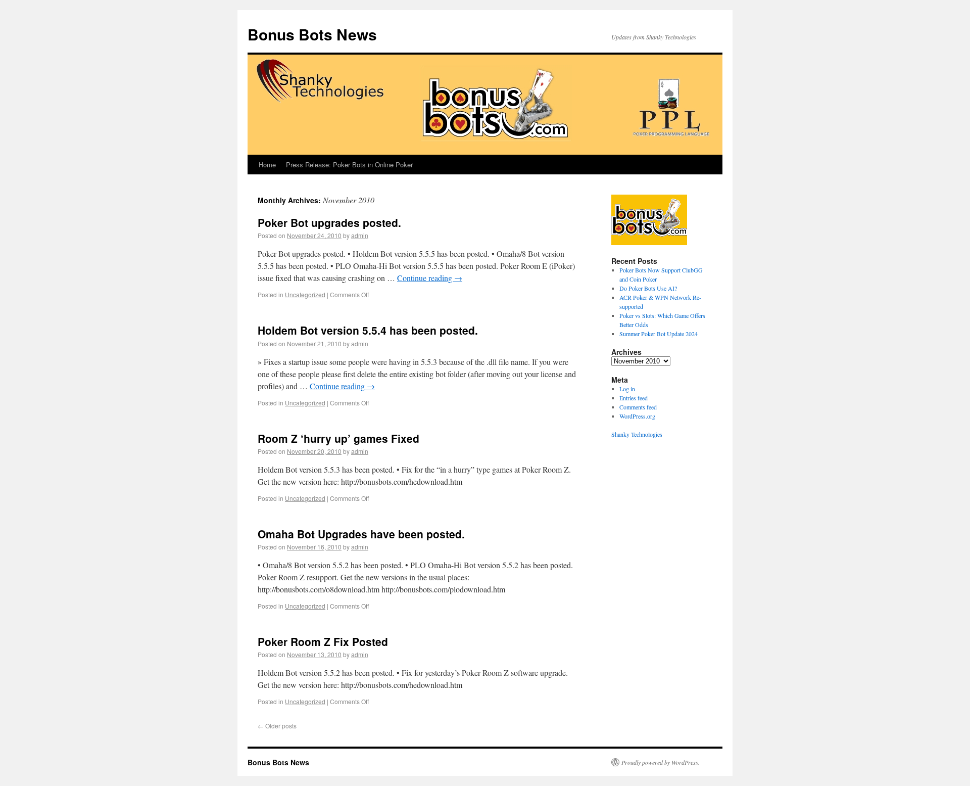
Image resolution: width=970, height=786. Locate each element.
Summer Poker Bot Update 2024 (658, 334)
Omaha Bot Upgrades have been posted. (361, 533)
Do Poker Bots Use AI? (648, 288)
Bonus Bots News (312, 34)
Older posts (277, 725)
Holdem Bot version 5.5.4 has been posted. (368, 330)
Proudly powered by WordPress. (660, 762)
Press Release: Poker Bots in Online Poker (349, 164)
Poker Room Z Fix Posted (323, 641)
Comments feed (638, 407)
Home (267, 164)
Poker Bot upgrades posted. (329, 222)
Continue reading (429, 277)
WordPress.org (637, 416)
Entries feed (633, 398)
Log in (627, 389)
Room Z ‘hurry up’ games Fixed (338, 438)
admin (359, 235)
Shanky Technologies (636, 434)
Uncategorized (305, 294)
